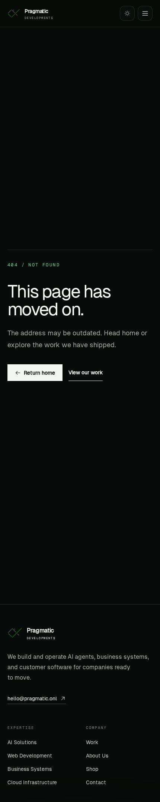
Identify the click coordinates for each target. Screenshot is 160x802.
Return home (39, 373)
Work (92, 742)
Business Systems (29, 769)
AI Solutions (21, 742)
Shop (92, 769)
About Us (97, 756)
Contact (96, 782)
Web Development (29, 756)
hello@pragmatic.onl (32, 698)
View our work (85, 372)
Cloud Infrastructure (32, 782)
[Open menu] (145, 13)
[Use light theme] (127, 13)
